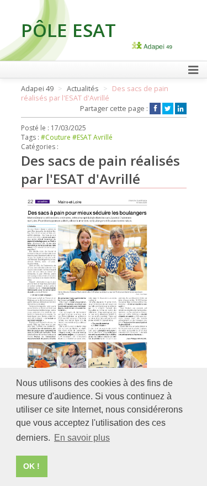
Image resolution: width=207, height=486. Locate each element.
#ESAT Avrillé (92, 137)
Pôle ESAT (68, 30)
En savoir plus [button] (82, 437)
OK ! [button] (31, 466)
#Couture (56, 137)
